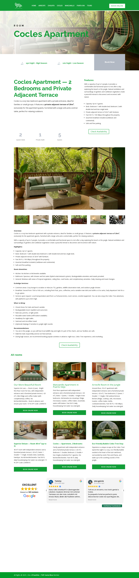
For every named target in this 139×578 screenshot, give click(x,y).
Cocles (60, 5)
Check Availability (99, 131)
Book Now (110, 62)
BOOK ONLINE (117, 6)
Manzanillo (69, 5)
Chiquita (51, 5)
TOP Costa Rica (47, 575)
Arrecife (41, 5)
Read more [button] (53, 500)
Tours (89, 5)
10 (77, 205)
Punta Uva (81, 5)
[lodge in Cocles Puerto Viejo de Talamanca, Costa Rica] (41, 219)
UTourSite (35, 575)
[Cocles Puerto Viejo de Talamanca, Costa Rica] (79, 219)
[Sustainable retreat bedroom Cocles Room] (22, 219)
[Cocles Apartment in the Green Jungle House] (117, 219)
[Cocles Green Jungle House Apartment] (98, 219)
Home (34, 5)
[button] (123, 490)
